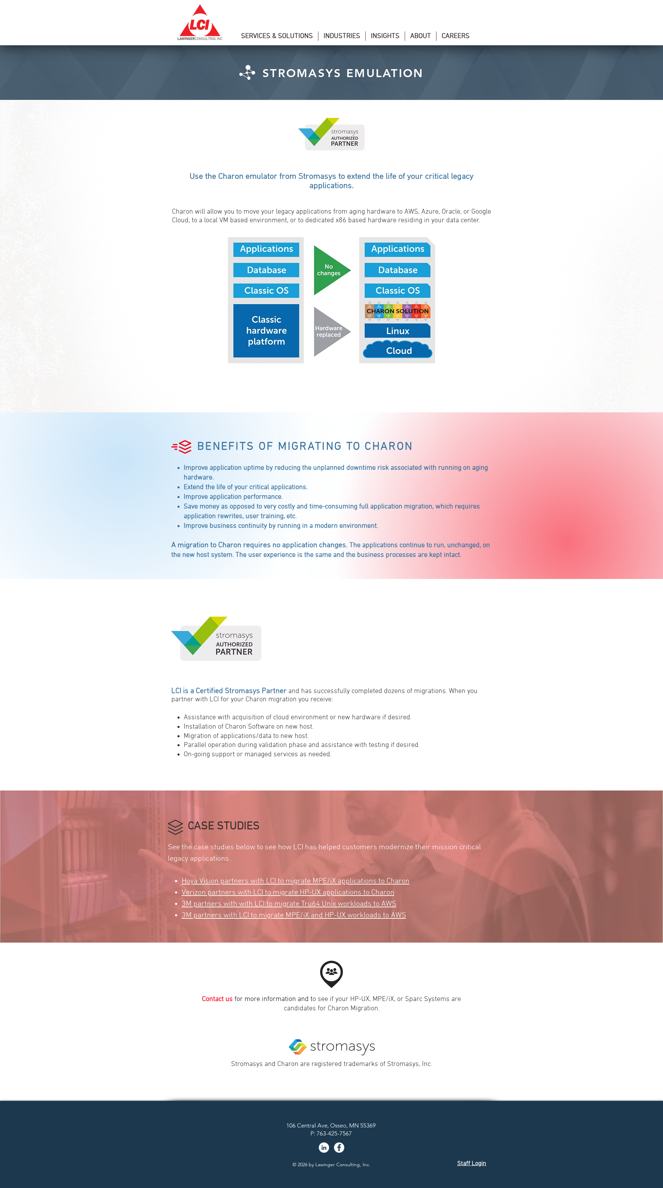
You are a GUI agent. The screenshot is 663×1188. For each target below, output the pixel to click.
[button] (277, 36)
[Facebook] (339, 1147)
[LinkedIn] (324, 1147)
